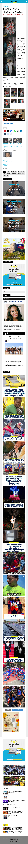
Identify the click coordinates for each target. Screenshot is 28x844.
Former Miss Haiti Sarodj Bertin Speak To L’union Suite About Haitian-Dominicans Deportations (15, 832)
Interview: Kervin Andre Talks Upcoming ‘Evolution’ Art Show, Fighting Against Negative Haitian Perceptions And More (15, 828)
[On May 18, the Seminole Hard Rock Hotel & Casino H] (14, 497)
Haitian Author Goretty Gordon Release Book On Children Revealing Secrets (16, 825)
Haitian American (18, 5)
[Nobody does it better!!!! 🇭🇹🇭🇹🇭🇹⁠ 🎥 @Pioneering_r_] (14, 563)
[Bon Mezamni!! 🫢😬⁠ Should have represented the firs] (14, 585)
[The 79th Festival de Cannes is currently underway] (14, 652)
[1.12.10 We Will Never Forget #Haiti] (5, 797)
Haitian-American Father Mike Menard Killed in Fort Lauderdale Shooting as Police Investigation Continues (7, 161)
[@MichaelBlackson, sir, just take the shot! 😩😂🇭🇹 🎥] (14, 408)
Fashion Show (14, 171)
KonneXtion (14, 173)
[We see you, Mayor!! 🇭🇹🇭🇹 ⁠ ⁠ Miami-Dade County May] (14, 430)
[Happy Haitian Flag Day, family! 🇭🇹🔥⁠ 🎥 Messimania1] (14, 674)
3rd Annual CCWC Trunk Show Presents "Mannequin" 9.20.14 (17, 145)
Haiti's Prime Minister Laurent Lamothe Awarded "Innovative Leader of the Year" (15, 816)
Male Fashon (5, 6)
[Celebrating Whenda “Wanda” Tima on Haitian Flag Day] (5, 792)
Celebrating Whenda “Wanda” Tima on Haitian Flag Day (15, 792)
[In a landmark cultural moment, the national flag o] (14, 630)
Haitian (8, 201)
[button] (6, 93)
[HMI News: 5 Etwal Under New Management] (5, 808)
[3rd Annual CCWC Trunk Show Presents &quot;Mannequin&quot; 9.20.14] (17, 140)
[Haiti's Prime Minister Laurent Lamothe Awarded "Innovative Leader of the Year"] (5, 816)
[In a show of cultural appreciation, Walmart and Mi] (14, 474)
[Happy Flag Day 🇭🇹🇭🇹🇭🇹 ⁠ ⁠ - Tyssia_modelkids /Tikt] (14, 696)
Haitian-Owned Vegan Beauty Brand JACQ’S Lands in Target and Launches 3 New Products (16, 812)
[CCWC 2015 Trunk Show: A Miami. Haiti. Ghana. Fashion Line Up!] (7, 140)
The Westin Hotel (21, 173)
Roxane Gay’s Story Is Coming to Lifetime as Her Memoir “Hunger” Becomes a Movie (14, 189)
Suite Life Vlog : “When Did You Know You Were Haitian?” (16, 801)
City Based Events (6, 5)
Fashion (12, 5)
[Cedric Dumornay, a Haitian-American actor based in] (14, 541)
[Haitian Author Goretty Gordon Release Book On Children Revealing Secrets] (5, 824)
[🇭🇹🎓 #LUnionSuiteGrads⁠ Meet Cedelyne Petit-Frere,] (14, 519)
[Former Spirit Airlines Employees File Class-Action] (14, 386)
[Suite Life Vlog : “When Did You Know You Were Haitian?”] (5, 801)
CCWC (8, 171)
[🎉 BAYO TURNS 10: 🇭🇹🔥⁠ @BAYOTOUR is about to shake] (14, 452)
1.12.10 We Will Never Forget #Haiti (16, 796)
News (17, 184)
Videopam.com (6, 84)
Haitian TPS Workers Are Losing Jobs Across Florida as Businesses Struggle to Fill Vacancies (14, 207)
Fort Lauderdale (21, 171)
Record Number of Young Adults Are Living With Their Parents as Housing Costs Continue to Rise (14, 224)
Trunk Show (6, 175)
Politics (14, 203)
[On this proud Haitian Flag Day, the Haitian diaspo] (14, 608)
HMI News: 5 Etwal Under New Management (16, 807)
